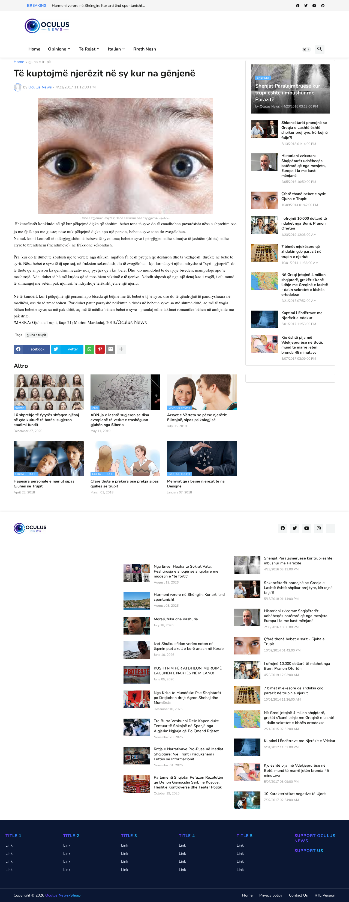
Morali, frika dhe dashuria (176, 619)
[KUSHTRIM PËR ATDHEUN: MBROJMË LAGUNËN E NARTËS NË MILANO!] (137, 675)
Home (34, 49)
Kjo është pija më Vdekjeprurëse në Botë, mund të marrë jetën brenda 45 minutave (302, 345)
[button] (306, 49)
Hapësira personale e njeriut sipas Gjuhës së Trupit (44, 484)
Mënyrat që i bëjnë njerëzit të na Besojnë (196, 484)
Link (9, 845)
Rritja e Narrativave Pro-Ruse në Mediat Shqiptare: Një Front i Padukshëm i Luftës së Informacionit (188, 754)
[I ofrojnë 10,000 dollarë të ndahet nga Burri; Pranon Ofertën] (264, 225)
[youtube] (314, 6)
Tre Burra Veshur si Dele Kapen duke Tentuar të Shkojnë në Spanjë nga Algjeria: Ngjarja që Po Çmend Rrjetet (186, 726)
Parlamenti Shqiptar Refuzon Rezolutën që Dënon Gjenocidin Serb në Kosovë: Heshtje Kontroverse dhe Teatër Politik (188, 782)
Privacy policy (270, 895)
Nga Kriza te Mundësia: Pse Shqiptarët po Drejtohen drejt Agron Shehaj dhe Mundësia (187, 697)
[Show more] (121, 349)
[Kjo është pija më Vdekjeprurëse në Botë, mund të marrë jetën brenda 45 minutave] (264, 344)
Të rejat (87, 49)
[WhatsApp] (89, 349)
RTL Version (325, 895)
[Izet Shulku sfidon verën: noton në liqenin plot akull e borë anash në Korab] (137, 650)
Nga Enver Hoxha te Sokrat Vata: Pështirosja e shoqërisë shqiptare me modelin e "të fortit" (186, 571)
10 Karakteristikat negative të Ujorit (295, 793)
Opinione (57, 49)
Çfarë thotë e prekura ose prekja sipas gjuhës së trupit (125, 484)
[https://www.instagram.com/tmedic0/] (330, 528)
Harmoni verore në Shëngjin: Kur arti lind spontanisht (189, 597)
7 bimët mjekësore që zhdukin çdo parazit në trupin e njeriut (301, 251)
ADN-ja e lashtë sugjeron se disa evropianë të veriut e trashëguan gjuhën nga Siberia (120, 420)
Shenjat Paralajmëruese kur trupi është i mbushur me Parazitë (299, 561)
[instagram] (318, 528)
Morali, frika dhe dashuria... (74, 5)
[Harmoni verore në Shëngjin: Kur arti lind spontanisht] (137, 601)
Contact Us (298, 895)
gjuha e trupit (39, 62)
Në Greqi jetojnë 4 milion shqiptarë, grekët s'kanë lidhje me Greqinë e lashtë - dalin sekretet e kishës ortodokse (304, 284)
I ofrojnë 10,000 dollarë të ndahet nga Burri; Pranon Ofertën (304, 223)
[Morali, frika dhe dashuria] (137, 626)
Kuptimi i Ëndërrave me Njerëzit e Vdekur (302, 315)
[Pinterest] (100, 349)
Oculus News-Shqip (62, 895)
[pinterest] (322, 6)
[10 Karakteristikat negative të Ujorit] (247, 800)
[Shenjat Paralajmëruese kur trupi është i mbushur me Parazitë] (247, 565)
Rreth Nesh (144, 49)
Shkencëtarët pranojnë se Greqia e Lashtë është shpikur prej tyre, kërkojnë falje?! (304, 130)
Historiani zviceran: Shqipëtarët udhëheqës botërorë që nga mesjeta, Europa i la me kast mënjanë (303, 165)
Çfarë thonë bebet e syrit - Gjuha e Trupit (304, 196)
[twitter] (306, 6)
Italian (114, 49)
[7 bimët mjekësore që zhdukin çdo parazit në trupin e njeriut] (264, 253)
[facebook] (297, 6)
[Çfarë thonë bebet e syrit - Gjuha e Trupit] (264, 200)
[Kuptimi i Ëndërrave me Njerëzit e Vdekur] (264, 319)
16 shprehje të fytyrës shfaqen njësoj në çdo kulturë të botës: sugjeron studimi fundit (46, 420)
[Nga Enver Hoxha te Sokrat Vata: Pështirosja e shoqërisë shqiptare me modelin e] (137, 573)
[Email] (110, 349)
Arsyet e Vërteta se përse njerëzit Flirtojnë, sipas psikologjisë (197, 417)
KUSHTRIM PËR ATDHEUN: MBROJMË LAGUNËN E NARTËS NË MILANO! (188, 671)
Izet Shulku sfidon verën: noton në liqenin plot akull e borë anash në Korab (189, 646)
